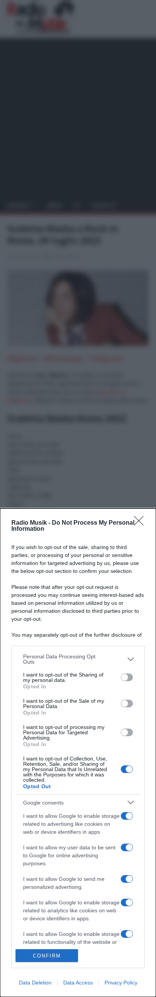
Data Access (78, 983)
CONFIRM (47, 956)
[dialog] (78, 752)
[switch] (127, 677)
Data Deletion (35, 983)
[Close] (141, 523)
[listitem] (78, 659)
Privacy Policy (121, 983)
